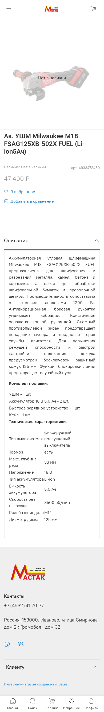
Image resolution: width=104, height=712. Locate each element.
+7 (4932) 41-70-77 (24, 606)
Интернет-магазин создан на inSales (36, 684)
